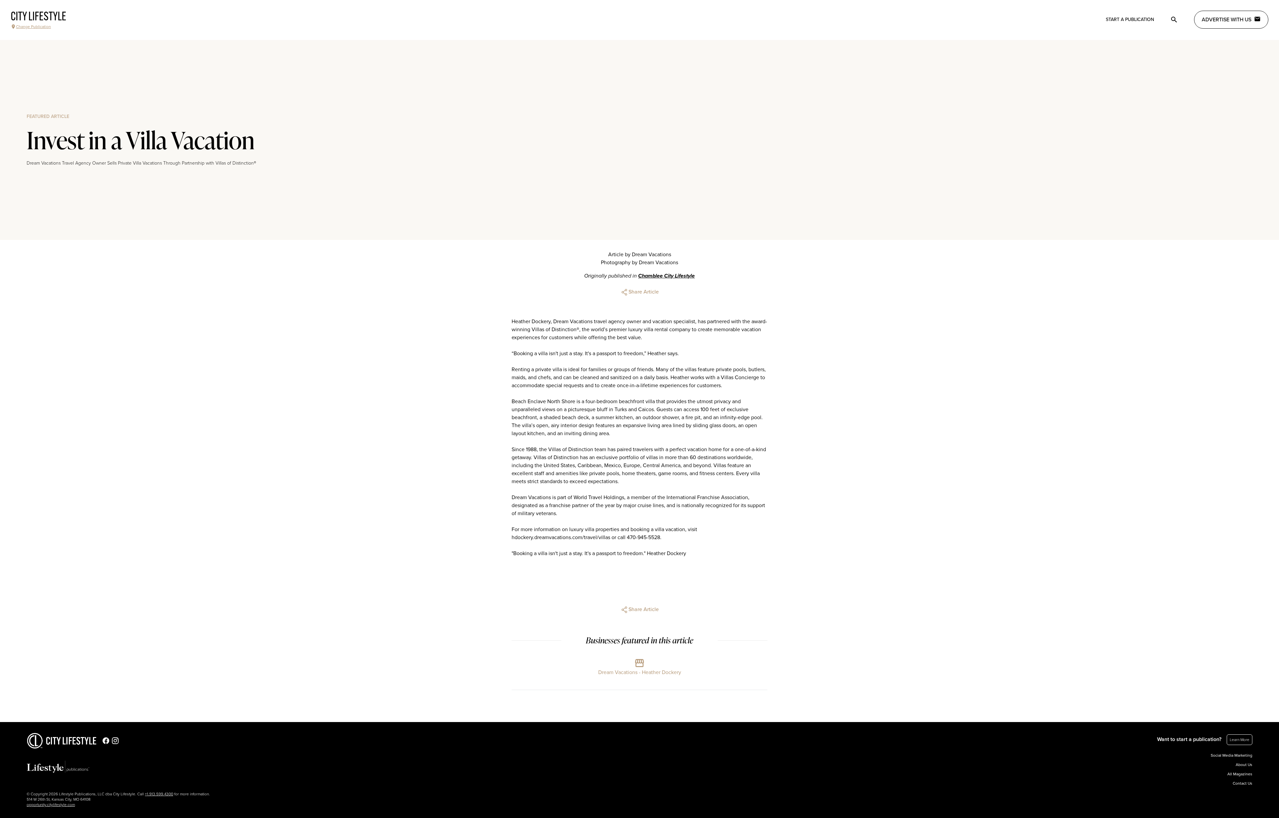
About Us (1244, 764)
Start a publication (1130, 19)
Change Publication (33, 26)
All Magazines (1239, 774)
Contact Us (1242, 783)
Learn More (1239, 739)
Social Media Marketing (1231, 755)
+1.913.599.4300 (159, 794)
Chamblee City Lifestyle (666, 276)
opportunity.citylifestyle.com (51, 804)
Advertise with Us (1226, 19)
